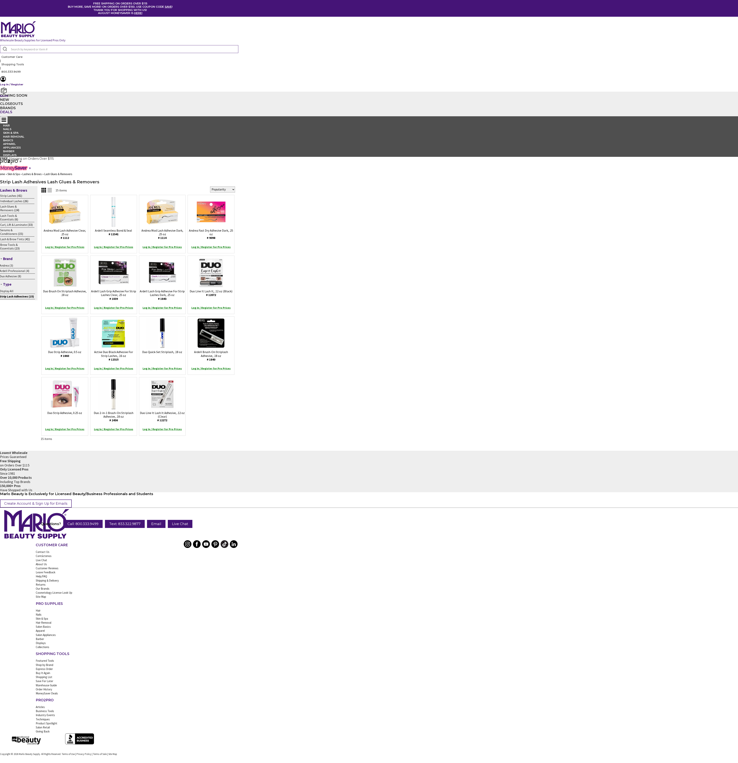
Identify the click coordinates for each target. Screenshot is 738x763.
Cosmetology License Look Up (54, 592)
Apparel (40, 631)
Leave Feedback (45, 572)
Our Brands (42, 588)
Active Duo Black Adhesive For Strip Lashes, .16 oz (113, 355)
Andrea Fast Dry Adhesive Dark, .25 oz (211, 234)
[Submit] (4, 49)
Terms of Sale (100, 754)
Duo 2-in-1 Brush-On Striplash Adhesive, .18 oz (113, 416)
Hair (38, 610)
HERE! (138, 13)
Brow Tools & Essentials (9, 246)
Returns (41, 584)
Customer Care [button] (11, 57)
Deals (6, 112)
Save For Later (44, 681)
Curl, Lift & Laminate (13, 225)
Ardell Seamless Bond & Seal (113, 232)
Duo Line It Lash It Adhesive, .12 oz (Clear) (162, 416)
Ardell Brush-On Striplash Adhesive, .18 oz (211, 355)
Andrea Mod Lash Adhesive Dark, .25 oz (162, 234)
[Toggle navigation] (4, 120)
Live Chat (180, 524)
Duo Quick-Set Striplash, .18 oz (162, 352)
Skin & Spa (42, 618)
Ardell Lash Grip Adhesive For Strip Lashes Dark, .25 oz (162, 294)
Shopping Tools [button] (12, 64)
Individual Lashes (11, 201)
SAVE (168, 6)
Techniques (43, 719)
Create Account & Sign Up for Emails (35, 503)
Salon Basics (43, 626)
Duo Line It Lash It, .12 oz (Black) (211, 293)
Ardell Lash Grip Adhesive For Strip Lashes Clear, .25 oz (113, 294)
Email (156, 524)
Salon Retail (43, 727)
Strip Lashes (8, 196)
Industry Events (45, 715)
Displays (10, 155)
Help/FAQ (41, 576)
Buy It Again (43, 673)
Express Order (44, 669)
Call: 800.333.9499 (82, 524)
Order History (44, 689)
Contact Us (42, 552)
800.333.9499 (11, 71)
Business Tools (45, 711)
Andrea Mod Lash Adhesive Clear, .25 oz (65, 234)
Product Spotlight (46, 723)
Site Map (41, 596)
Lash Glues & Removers (8, 208)
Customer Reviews (47, 568)
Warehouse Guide (46, 685)
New (4, 100)
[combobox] (119, 49)
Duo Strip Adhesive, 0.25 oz (64, 413)
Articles (40, 707)
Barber (40, 639)
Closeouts (11, 104)
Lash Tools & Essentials (8, 217)
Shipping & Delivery (47, 580)
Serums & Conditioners (8, 232)
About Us (41, 564)
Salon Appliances (46, 635)
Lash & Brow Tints (12, 239)
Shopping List (44, 677)
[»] (9, 163)
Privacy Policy (83, 754)
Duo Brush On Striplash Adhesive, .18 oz (64, 293)
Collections (42, 647)
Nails (39, 614)
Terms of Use (68, 754)
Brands (8, 108)
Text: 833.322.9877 (124, 524)
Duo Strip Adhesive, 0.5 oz (64, 353)
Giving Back (43, 731)
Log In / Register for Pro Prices (64, 247)
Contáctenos (44, 556)
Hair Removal (43, 622)
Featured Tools (45, 660)
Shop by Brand (44, 665)
